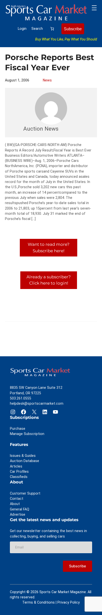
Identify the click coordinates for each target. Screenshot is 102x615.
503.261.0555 (20, 398)
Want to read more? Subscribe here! (49, 247)
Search (37, 29)
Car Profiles (19, 471)
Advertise (17, 514)
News (47, 80)
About (15, 504)
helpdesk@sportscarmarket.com (36, 403)
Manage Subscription (27, 434)
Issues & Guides (23, 456)
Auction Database (24, 461)
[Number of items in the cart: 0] (52, 28)
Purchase (17, 429)
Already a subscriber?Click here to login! (48, 280)
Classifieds (18, 477)
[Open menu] (94, 8)
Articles (16, 466)
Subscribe (73, 29)
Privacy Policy (68, 602)
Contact (16, 499)
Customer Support (25, 493)
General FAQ (19, 509)
